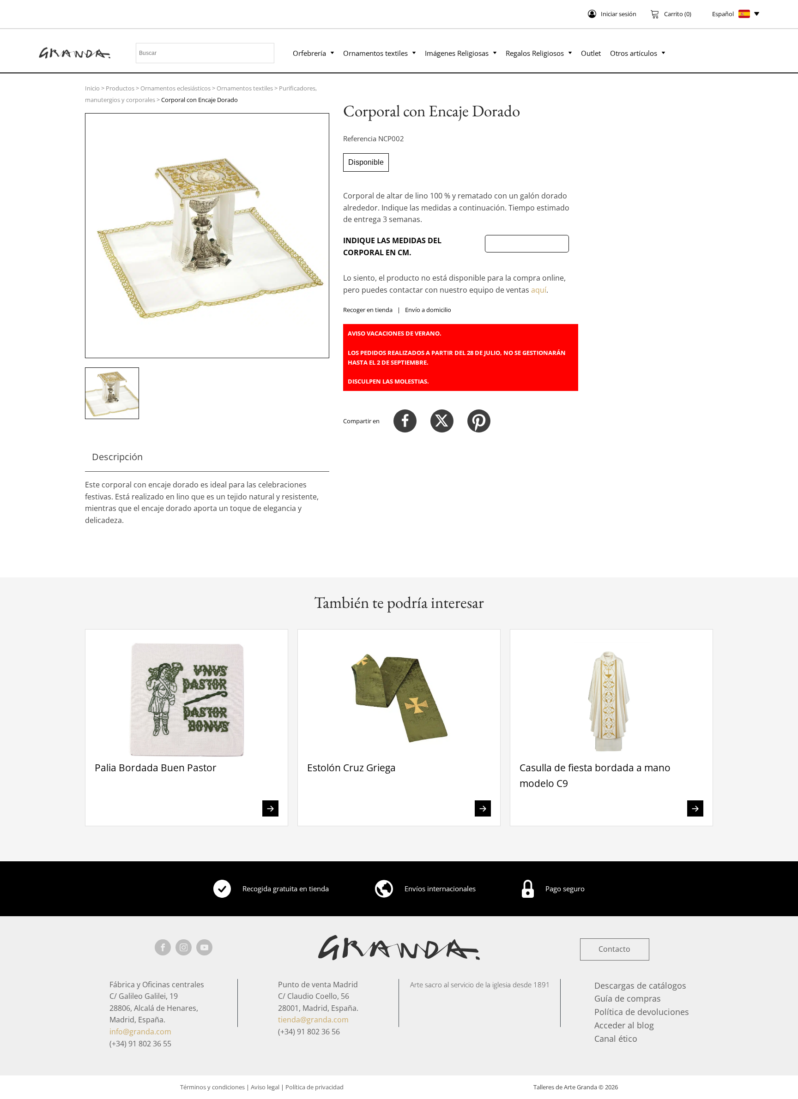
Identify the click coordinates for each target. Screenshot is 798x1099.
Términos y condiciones (212, 1087)
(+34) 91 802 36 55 (140, 1044)
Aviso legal (265, 1087)
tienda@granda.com (313, 1020)
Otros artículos (633, 53)
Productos (120, 88)
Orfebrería (309, 53)
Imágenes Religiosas (457, 53)
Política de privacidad (314, 1087)
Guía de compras (627, 998)
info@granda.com (140, 1032)
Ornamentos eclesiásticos (175, 88)
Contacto (614, 949)
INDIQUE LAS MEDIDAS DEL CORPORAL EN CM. (392, 246)
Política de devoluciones (641, 1011)
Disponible (366, 162)
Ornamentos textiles (375, 53)
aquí (538, 290)
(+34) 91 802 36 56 (309, 1032)
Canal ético (615, 1038)
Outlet (591, 53)
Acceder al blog (624, 1025)
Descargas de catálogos (640, 985)
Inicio (92, 88)
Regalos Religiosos (535, 53)
